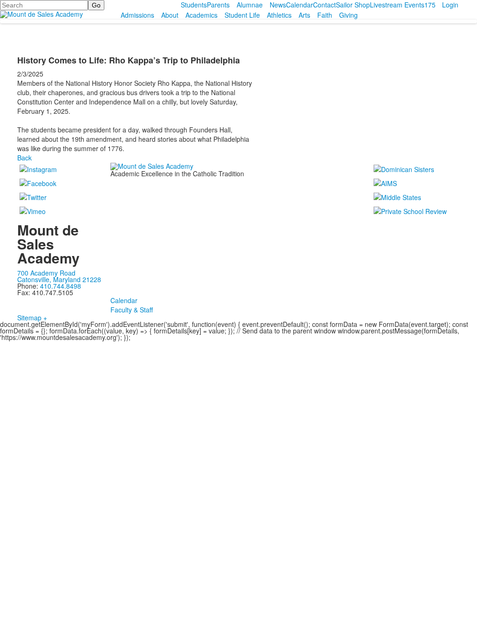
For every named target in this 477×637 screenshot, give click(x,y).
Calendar (299, 4)
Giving (348, 15)
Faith (324, 15)
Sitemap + (32, 317)
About (169, 15)
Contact (324, 4)
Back (24, 157)
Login (450, 4)
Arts (304, 15)
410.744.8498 (60, 286)
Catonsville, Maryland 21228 (59, 279)
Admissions (137, 15)
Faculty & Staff (131, 309)
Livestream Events (397, 4)
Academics (201, 15)
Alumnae (250, 4)
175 (430, 4)
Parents (218, 4)
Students (194, 4)
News (278, 4)
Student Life (242, 15)
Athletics (279, 15)
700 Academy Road (46, 272)
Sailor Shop (353, 4)
